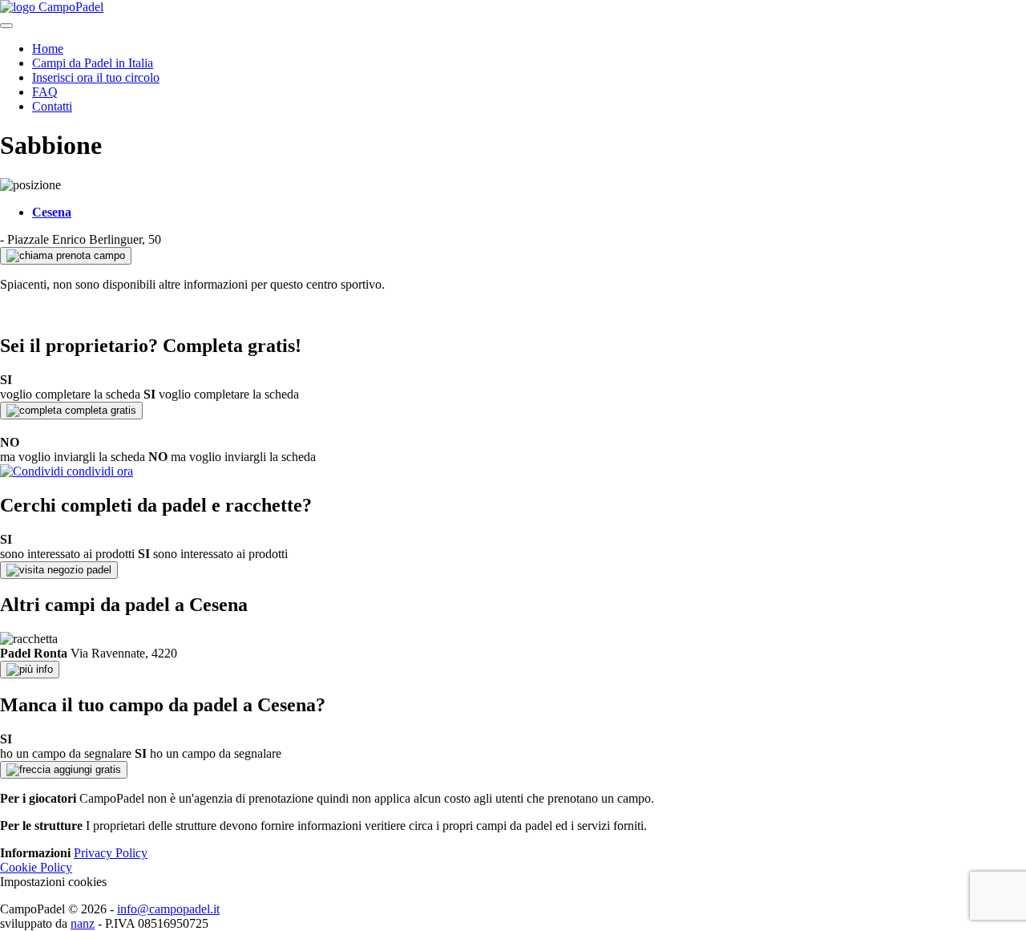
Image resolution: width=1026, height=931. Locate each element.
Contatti (52, 106)
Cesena (51, 212)
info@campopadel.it (168, 909)
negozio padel (77, 570)
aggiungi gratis (85, 769)
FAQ (45, 92)
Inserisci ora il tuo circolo (96, 77)
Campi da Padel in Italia (92, 63)
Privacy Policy (110, 853)
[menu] (6, 25)
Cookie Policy (36, 867)
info (43, 669)
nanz (83, 923)
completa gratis (99, 410)
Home (47, 48)
